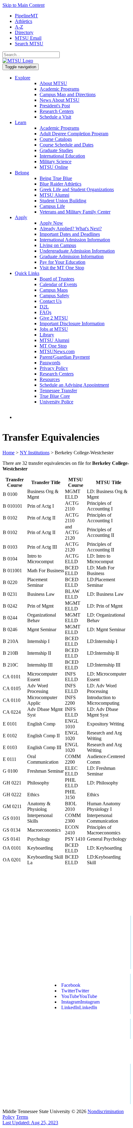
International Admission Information (75, 239)
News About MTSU (59, 100)
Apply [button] (21, 217)
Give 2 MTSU (54, 318)
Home (8, 452)
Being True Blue (56, 178)
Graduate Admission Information (72, 256)
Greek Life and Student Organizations (77, 189)
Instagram (80, 1001)
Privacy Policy (54, 368)
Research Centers (57, 111)
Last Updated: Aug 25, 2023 (30, 1122)
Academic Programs (59, 89)
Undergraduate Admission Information (77, 251)
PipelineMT (26, 15)
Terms (22, 1117)
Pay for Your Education (62, 262)
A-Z (19, 26)
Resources (50, 379)
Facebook (70, 985)
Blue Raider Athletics (60, 184)
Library (47, 334)
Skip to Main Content (23, 5)
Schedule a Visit (55, 116)
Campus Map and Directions (68, 94)
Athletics (23, 21)
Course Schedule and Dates (66, 144)
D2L (44, 306)
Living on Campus (58, 245)
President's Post (55, 105)
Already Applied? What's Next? (71, 228)
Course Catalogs (56, 139)
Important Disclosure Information (72, 323)
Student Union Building (63, 200)
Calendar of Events (58, 284)
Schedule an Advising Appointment (74, 385)
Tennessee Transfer (58, 390)
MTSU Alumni (54, 195)
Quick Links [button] (27, 273)
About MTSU (53, 83)
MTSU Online (54, 167)
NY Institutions (34, 452)
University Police (56, 401)
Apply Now (51, 223)
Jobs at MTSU (54, 329)
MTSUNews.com (57, 351)
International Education (62, 156)
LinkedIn (79, 1007)
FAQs (45, 312)
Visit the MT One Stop (62, 267)
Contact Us (51, 301)
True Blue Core (55, 396)
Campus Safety (54, 295)
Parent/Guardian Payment (65, 357)
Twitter (75, 990)
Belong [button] (22, 172)
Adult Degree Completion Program (74, 133)
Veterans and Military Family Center (75, 211)
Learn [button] (20, 122)
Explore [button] (22, 77)
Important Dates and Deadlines (70, 234)
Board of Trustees (57, 278)
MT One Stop (53, 345)
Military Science (55, 161)
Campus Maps (54, 290)
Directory (24, 32)
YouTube (79, 996)
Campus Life (52, 206)
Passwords (50, 362)
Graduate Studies (56, 150)
